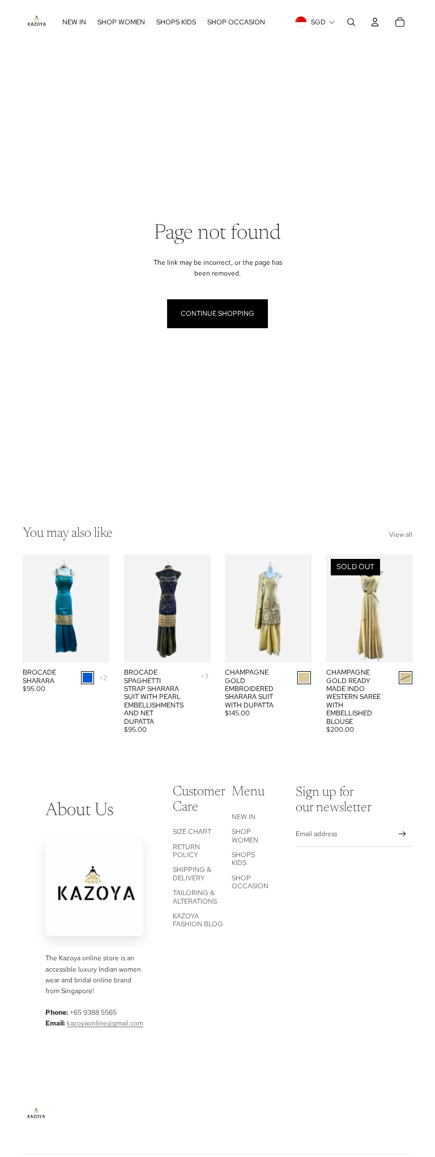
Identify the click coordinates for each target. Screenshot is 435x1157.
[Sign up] (402, 834)
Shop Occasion (250, 882)
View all (400, 534)
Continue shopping (217, 313)
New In (243, 816)
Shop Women (245, 835)
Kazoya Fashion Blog (198, 920)
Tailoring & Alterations (195, 896)
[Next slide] (100, 608)
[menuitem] (74, 22)
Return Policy (186, 850)
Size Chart (192, 831)
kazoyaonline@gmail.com (105, 1023)
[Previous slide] (31, 608)
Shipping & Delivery (192, 873)
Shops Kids (243, 858)
